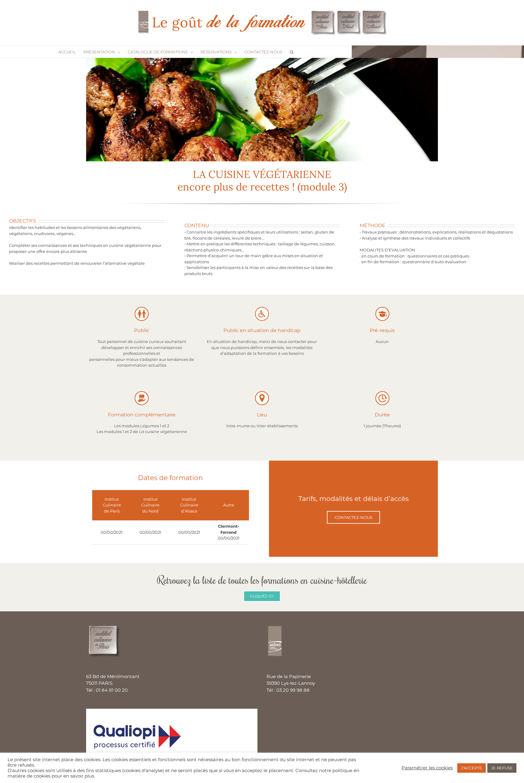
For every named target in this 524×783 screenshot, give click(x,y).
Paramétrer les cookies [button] (427, 768)
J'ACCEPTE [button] (471, 767)
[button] (292, 51)
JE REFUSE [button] (502, 767)
